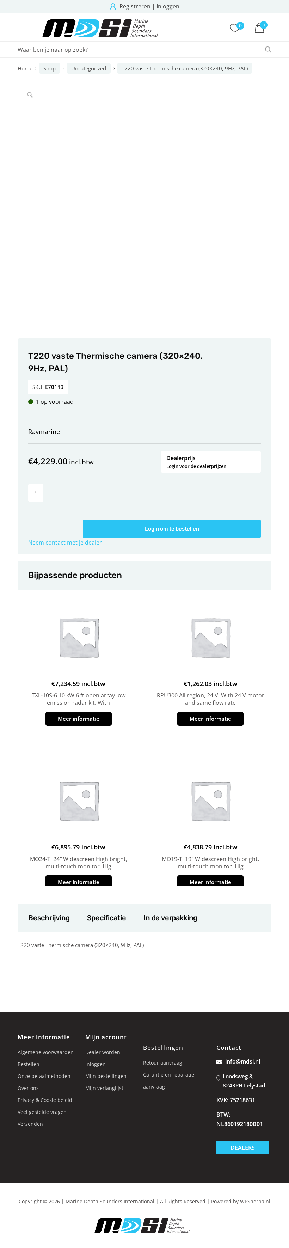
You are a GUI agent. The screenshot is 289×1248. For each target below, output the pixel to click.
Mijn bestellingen (106, 1076)
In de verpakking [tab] (170, 918)
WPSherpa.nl (255, 1201)
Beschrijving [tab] (48, 918)
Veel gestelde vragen (42, 1112)
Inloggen (167, 6)
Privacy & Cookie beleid (45, 1100)
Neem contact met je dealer (65, 542)
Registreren (134, 6)
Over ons (28, 1088)
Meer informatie (78, 718)
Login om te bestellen (172, 529)
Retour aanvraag (162, 1062)
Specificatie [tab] (106, 918)
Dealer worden (102, 1052)
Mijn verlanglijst (104, 1088)
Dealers (242, 1148)
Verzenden (30, 1124)
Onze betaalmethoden (44, 1076)
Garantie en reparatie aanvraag (168, 1080)
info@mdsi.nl (242, 1061)
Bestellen (28, 1064)
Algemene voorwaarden (46, 1052)
